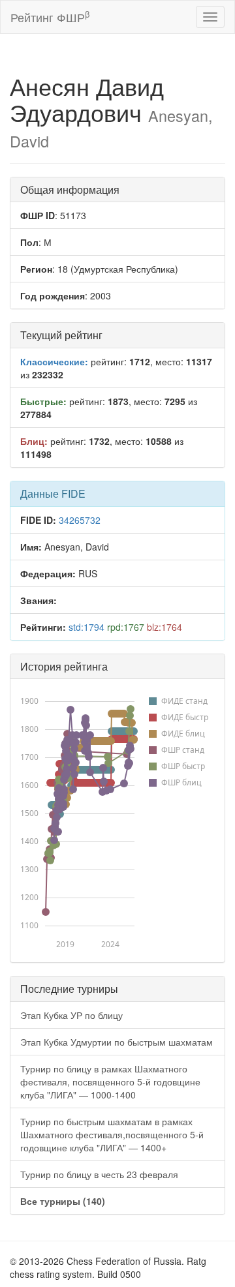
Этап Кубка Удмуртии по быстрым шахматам (116, 1041)
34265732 (80, 519)
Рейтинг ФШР (49, 16)
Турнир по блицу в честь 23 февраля (99, 1174)
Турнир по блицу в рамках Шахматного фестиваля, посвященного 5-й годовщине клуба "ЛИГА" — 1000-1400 (110, 1081)
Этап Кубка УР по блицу (71, 1015)
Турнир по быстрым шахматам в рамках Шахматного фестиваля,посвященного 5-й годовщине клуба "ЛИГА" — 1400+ (112, 1134)
